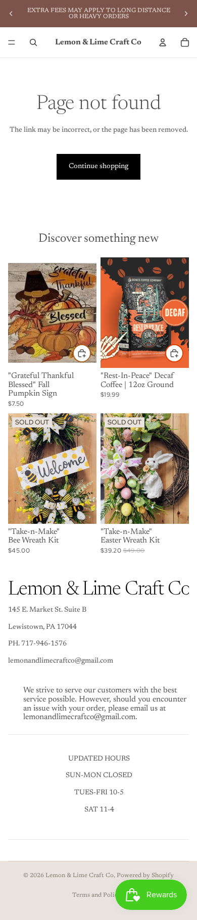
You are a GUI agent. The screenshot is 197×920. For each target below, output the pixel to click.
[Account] (163, 42)
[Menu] (11, 42)
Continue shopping (98, 166)
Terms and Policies (98, 895)
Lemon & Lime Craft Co (79, 876)
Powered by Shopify (145, 876)
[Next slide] (186, 14)
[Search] (33, 42)
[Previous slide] (11, 14)
